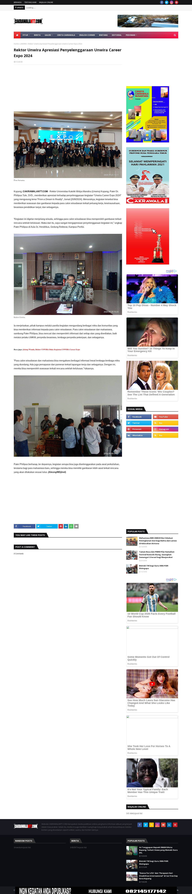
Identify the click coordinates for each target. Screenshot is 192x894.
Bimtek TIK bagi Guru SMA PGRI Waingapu (153, 567)
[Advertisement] (68, 87)
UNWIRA (23, 44)
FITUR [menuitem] (25, 35)
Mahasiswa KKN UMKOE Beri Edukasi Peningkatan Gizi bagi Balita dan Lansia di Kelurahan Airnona (158, 541)
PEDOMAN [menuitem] (130, 35)
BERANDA (18, 2)
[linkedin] (169, 825)
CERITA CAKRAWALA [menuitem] (66, 35)
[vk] (139, 435)
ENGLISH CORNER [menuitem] (87, 35)
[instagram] (171, 2)
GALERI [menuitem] (48, 35)
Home (16, 44)
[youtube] (165, 416)
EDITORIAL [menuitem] (117, 35)
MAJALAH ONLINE (46, 2)
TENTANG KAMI (30, 2)
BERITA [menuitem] (37, 35)
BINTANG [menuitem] (103, 35)
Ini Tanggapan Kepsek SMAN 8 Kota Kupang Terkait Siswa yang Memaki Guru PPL (158, 850)
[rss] (165, 423)
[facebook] (161, 2)
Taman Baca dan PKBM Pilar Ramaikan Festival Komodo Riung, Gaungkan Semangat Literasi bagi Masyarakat (156, 554)
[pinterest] (176, 2)
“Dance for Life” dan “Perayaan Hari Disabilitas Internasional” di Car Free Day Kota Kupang (158, 876)
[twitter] (166, 2)
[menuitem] (17, 35)
